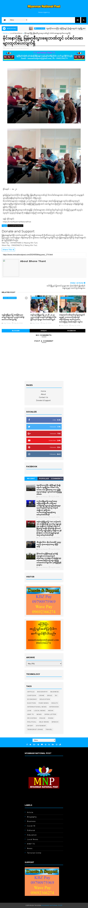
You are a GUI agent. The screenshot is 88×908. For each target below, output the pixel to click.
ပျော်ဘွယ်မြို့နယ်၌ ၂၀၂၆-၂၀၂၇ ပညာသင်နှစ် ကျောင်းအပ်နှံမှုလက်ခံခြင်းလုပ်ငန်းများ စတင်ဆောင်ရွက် (43, 317)
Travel (49, 729)
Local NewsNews (16, 33)
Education (45, 699)
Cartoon (31, 695)
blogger (15, 331)
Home (5, 33)
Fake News (44, 703)
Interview (54, 707)
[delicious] (60, 744)
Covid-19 (31, 826)
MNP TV (30, 714)
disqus (44, 331)
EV (56, 695)
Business (55, 692)
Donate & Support (43, 400)
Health (54, 703)
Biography (42, 692)
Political (31, 722)
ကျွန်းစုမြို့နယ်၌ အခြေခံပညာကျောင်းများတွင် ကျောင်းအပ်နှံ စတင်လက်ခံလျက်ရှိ (13, 317)
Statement (41, 725)
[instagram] (56, 744)
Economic (32, 699)
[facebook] (27, 744)
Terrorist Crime (35, 729)
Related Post (8, 292)
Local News (28, 28)
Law (29, 710)
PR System (32, 718)
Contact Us (43, 397)
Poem (50, 718)
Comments (57, 478)
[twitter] (30, 744)
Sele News (44, 722)
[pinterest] (38, 744)
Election (31, 703)
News (39, 714)
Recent (31, 478)
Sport (30, 725)
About (43, 394)
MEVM (50, 710)
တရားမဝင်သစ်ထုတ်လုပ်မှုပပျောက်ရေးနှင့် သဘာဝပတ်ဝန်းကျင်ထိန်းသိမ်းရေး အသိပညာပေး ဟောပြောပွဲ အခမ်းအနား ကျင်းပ (72, 318)
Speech (55, 722)
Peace (42, 718)
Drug (49, 695)
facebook (71, 331)
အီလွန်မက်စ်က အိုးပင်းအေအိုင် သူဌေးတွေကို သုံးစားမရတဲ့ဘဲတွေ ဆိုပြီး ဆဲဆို (49, 544)
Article (31, 692)
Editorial (31, 830)
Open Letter (50, 714)
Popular (44, 478)
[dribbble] (45, 744)
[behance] (52, 744)
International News (37, 707)
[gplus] (34, 744)
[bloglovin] (42, 744)
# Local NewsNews (15, 226)
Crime (41, 695)
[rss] (49, 744)
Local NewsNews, (22, 48)
